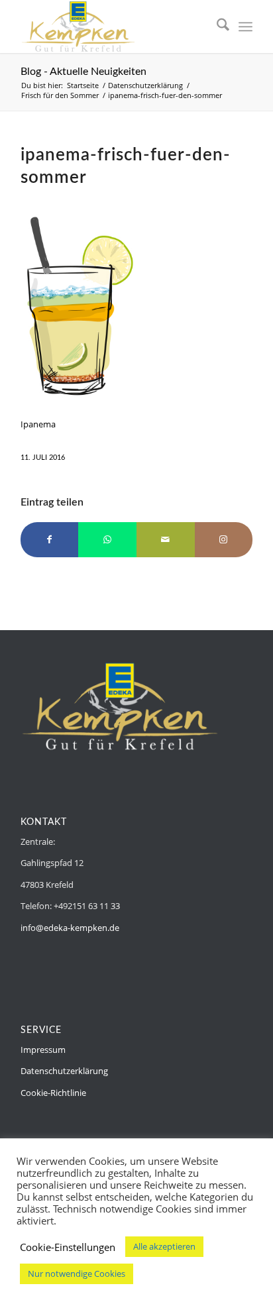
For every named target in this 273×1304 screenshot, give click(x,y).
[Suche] (216, 26)
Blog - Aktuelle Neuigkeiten (83, 71)
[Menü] (245, 26)
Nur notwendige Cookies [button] (76, 1273)
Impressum (43, 1050)
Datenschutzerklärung (64, 1071)
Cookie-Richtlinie (53, 1093)
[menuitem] (216, 26)
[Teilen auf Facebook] (50, 539)
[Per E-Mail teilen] (165, 539)
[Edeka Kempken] (113, 26)
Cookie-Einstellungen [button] (67, 1247)
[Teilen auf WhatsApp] (107, 539)
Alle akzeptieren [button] (164, 1246)
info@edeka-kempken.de (70, 928)
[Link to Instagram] (224, 539)
